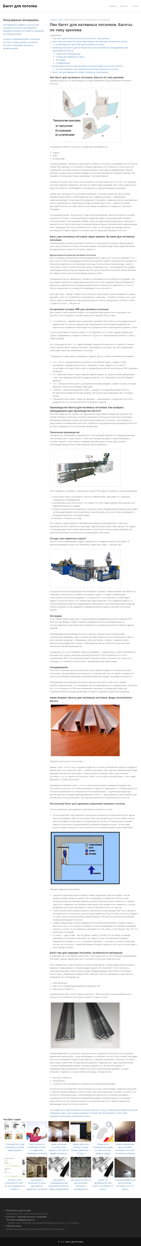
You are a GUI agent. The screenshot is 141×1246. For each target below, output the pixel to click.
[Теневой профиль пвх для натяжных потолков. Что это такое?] (125, 1176)
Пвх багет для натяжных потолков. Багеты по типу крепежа (81, 38)
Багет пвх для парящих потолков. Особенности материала (80, 72)
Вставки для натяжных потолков (121, 1110)
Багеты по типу (98, 1110)
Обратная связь (13, 1226)
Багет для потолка (20, 5)
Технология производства (68, 53)
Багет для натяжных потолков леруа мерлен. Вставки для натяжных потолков (90, 41)
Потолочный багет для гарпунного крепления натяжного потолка (87, 69)
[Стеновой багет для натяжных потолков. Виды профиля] (14, 1141)
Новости (124, 6)
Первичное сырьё (58, 1113)
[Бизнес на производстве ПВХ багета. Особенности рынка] (103, 1176)
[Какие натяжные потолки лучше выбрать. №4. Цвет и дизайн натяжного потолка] (58, 1141)
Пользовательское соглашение (32, 1216)
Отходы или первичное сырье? (70, 56)
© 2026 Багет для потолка (18, 1210)
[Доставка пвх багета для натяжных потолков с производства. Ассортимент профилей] (80, 1176)
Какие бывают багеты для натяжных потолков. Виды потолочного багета (88, 66)
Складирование (63, 63)
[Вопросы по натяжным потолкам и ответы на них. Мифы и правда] (103, 1141)
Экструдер (60, 60)
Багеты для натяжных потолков (82, 1113)
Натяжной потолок (81, 1116)
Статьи (134, 6)
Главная (112, 6)
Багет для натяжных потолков (75, 1110)
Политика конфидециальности (20, 1219)
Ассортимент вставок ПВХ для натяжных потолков (80, 44)
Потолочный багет (108, 1113)
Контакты (10, 1216)
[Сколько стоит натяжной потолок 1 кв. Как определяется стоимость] (14, 1176)
